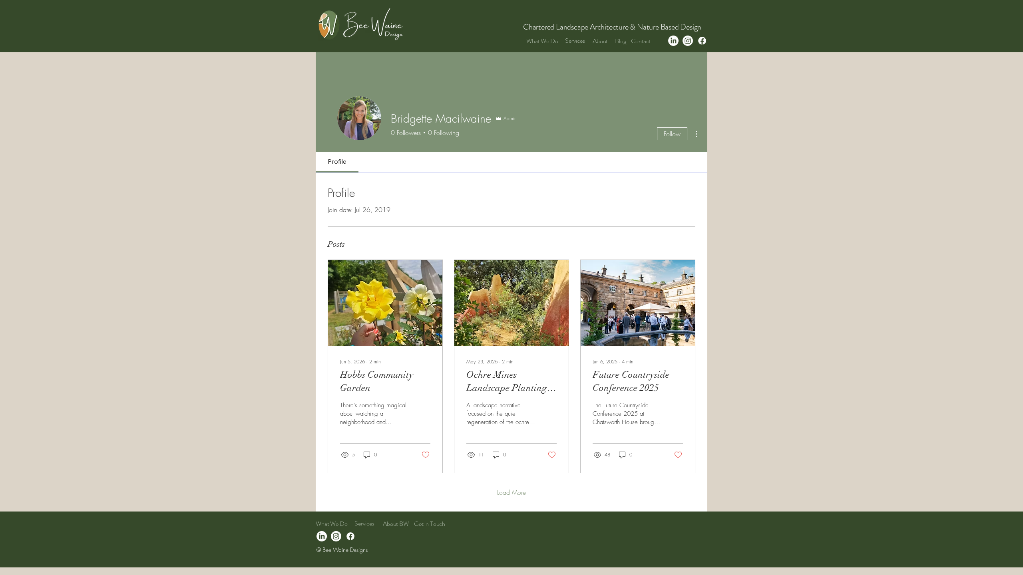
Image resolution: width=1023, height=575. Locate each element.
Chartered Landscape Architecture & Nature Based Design (613, 27)
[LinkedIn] (673, 41)
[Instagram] (688, 41)
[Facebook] (702, 41)
